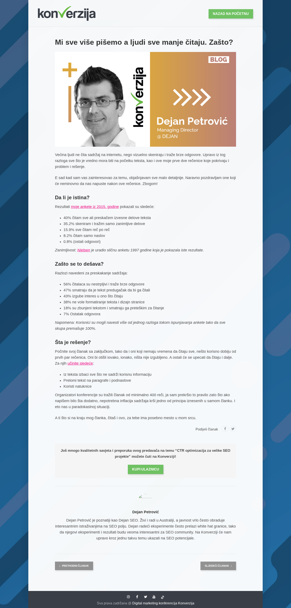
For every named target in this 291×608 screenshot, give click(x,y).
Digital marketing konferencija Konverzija (163, 603)
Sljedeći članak (217, 565)
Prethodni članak (75, 565)
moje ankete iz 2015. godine (95, 207)
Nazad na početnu (231, 14)
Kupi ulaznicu (145, 469)
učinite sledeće (80, 363)
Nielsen (83, 250)
